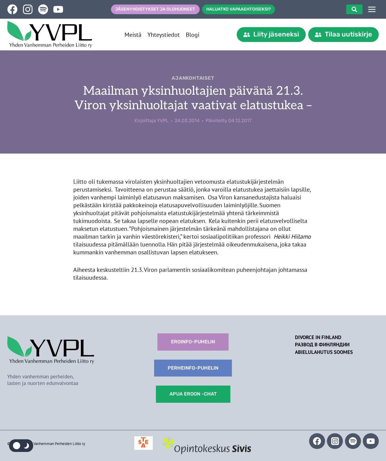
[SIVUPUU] (372, 9)
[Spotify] (353, 441)
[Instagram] (335, 441)
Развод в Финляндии (322, 344)
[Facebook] (317, 441)
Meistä (133, 35)
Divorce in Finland (318, 337)
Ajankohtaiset (193, 78)
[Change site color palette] (21, 445)
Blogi (192, 35)
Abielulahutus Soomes (324, 352)
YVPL (163, 120)
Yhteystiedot (163, 35)
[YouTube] (371, 441)
